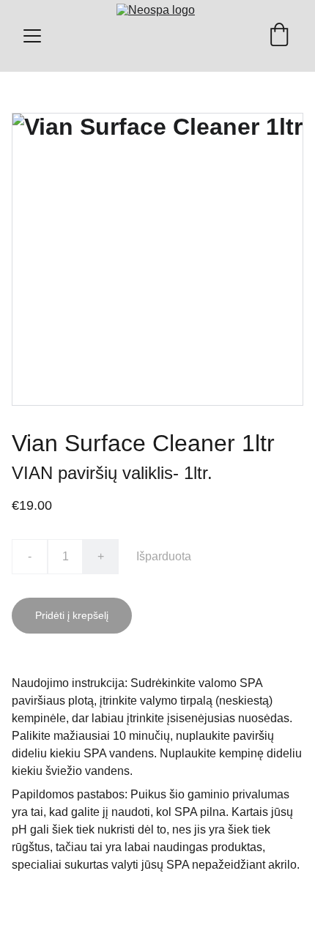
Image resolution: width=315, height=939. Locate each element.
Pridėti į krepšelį (71, 615)
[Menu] (32, 35)
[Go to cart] (279, 36)
